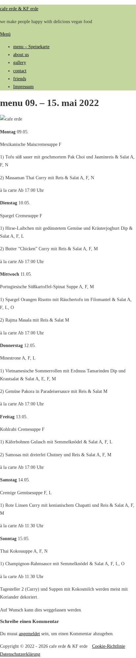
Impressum (23, 86)
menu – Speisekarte (31, 46)
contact (19, 70)
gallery (19, 62)
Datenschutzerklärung (20, 654)
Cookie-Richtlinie (108, 646)
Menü (5, 34)
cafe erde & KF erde (19, 8)
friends (19, 78)
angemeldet (29, 633)
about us (21, 54)
